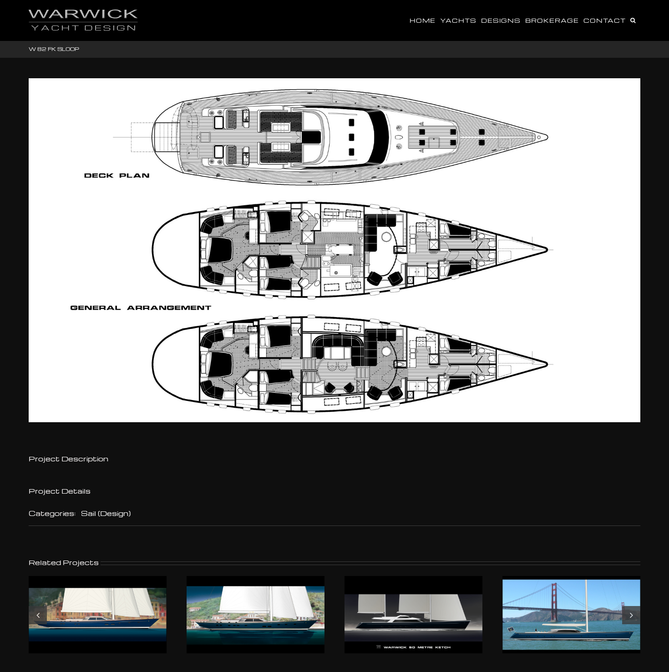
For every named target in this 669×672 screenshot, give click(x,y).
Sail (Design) (106, 513)
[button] (633, 19)
